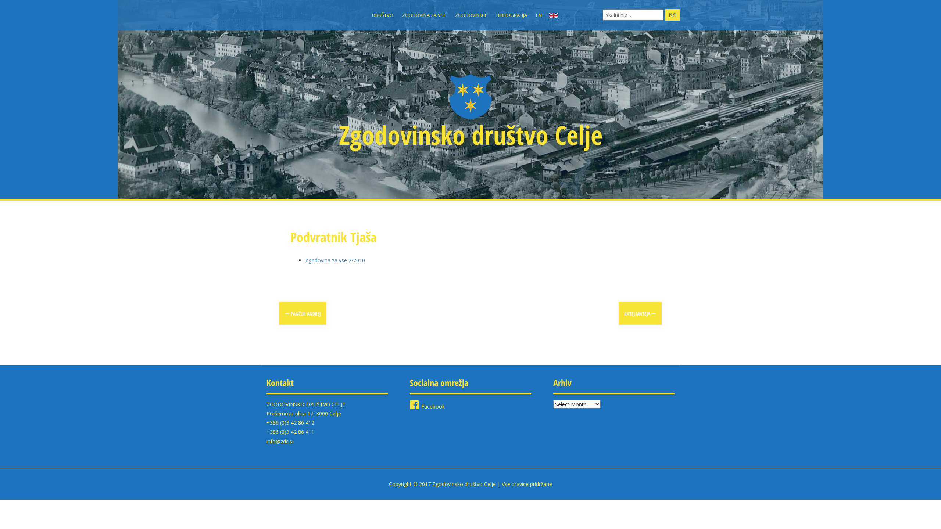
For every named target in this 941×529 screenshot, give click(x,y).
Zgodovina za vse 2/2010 (335, 260)
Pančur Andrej (305, 313)
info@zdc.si (279, 441)
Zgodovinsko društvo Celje (470, 134)
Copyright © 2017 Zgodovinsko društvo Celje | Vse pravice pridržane (470, 484)
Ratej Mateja (637, 313)
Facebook (433, 406)
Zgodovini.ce (471, 15)
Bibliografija (511, 15)
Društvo (382, 15)
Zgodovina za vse (424, 15)
